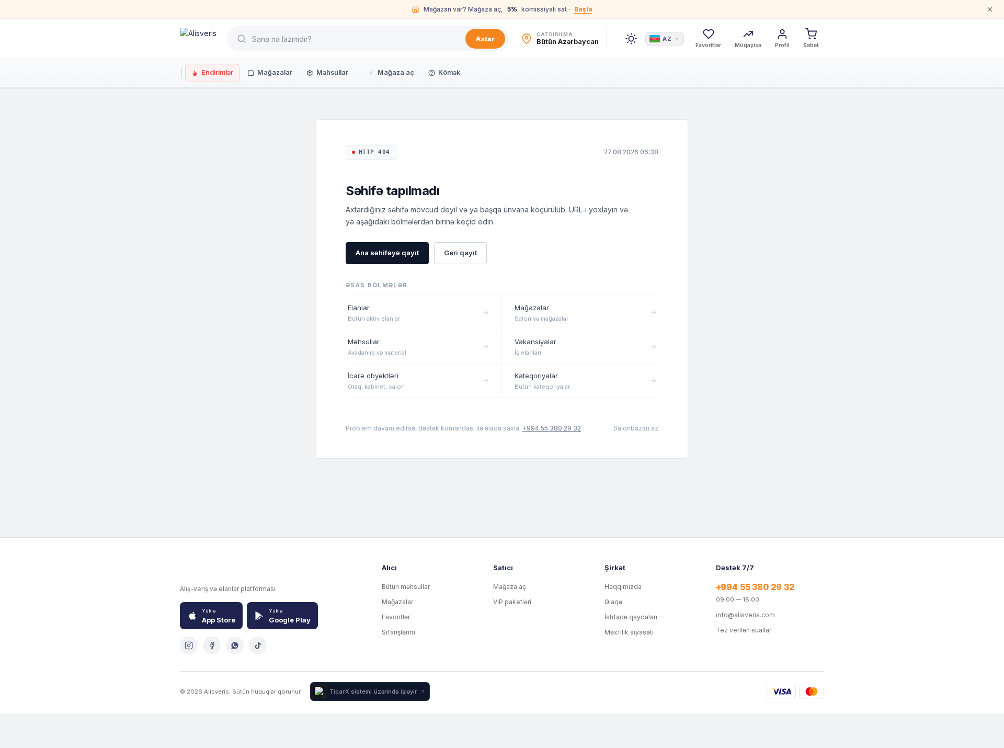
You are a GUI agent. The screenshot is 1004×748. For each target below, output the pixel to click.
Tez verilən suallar (743, 630)
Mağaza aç (396, 72)
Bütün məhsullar (406, 587)
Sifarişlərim (398, 632)
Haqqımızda (623, 587)
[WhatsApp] (235, 645)
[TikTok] (258, 645)
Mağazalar (274, 72)
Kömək (449, 72)
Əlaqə (613, 602)
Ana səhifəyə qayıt (387, 252)
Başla (583, 9)
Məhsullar (332, 72)
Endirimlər (217, 72)
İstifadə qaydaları (630, 617)
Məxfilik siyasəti (629, 632)
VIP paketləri (512, 602)
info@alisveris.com (745, 615)
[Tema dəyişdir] (631, 39)
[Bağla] (990, 9)
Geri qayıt (460, 252)
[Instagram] (189, 645)
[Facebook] (212, 645)
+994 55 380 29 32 (551, 428)
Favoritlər (396, 617)
